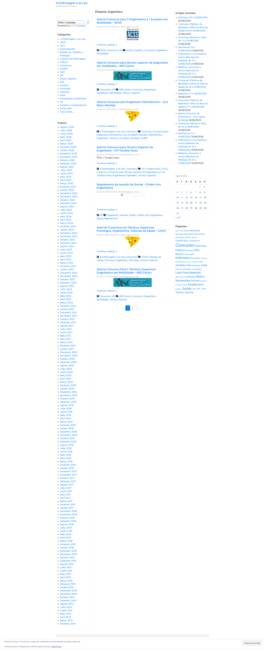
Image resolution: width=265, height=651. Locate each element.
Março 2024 (66, 223)
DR (61, 75)
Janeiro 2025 (67, 190)
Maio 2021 (65, 335)
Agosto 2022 (67, 286)
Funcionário (180, 262)
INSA (62, 95)
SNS (194, 289)
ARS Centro (125, 89)
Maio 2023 (65, 256)
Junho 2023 (66, 252)
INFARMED (180, 265)
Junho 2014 (66, 610)
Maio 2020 (65, 375)
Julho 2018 (66, 448)
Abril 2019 (65, 418)
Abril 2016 (65, 537)
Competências (194, 241)
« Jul (177, 217)
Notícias (195, 280)
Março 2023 (66, 262)
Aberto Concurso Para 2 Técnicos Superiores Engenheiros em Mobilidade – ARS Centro (126, 271)
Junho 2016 (66, 531)
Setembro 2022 (68, 282)
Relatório (178, 289)
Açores (194, 237)
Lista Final (182, 272)
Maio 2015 (65, 574)
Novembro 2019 (68, 395)
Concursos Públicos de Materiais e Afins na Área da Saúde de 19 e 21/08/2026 (193, 83)
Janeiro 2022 (67, 309)
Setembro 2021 (68, 322)
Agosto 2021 (67, 325)
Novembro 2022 (68, 276)
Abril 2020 (65, 378)
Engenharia (150, 89)
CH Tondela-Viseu (150, 168)
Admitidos (195, 230)
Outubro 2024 (67, 200)
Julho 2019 (66, 408)
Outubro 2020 (67, 358)
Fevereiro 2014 (68, 623)
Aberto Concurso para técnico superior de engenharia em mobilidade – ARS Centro (132, 64)
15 (200, 197)
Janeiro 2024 (67, 229)
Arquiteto (138, 50)
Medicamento (180, 277)
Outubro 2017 (67, 478)
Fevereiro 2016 (68, 544)
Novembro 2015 (68, 554)
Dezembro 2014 (68, 590)
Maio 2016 (65, 534)
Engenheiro (161, 50)
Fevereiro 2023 (68, 266)
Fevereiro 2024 (68, 226)
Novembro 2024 (68, 196)
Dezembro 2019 (68, 392)
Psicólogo (134, 260)
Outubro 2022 (67, 279)
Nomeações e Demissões (73, 98)
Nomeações (182, 280)
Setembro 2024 (68, 203)
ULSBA (144, 138)
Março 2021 (66, 342)
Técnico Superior (131, 92)
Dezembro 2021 (68, 312)
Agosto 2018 (67, 445)
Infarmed (64, 91)
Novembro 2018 (68, 435)
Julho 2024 (66, 209)
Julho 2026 (66, 130)
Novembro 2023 (68, 236)
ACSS (63, 42)
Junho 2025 (66, 173)
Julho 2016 (66, 527)
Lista (204, 265)
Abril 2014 (65, 617)
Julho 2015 (66, 567)
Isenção (124, 215)
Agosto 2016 (67, 524)
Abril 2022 (65, 299)
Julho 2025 (66, 170)
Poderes (203, 281)
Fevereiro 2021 (68, 345)
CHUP (144, 256)
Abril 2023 (65, 259)
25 (182, 208)
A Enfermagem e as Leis (72, 3)
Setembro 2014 (68, 600)
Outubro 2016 (67, 517)
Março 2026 (66, 143)
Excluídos (195, 258)
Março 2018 (66, 461)
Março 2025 (66, 183)
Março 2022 (66, 302)
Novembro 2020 (68, 355)
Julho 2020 (66, 368)
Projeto (184, 285)
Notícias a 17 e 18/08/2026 (192, 93)
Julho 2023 (66, 249)
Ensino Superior (68, 78)
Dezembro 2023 (68, 233)
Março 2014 (66, 620)
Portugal (178, 285)
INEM (201, 262)
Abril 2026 (65, 140)
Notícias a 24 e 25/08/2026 (192, 17)
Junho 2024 (66, 213)
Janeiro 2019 (67, 428)
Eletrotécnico (155, 134)
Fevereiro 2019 (68, 425)
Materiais (195, 272)
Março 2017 (66, 501)
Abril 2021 (65, 339)
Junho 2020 (66, 372)
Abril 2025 (65, 180)
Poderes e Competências (73, 105)
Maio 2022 (65, 296)
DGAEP (64, 68)
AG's (62, 45)
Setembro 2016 (68, 521)
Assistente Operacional (194, 234)
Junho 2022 (66, 292)
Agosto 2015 (67, 564)
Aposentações (67, 48)
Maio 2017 (65, 494)
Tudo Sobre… (67, 111)
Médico (200, 276)
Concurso (149, 50)
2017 (177, 231)
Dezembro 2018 (68, 431)
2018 (181, 231)
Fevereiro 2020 (68, 385)
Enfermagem (189, 254)
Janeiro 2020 (67, 388)
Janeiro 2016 (67, 547)
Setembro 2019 (68, 401)
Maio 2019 (65, 415)
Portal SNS (66, 108)
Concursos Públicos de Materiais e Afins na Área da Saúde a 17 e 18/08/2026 (193, 103)
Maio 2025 (65, 176)
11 (182, 197)
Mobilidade (102, 53)
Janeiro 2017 (67, 507)
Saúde (187, 288)
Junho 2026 (66, 133)
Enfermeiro (182, 257)
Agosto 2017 (66, 484)
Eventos (64, 85)
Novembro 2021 (68, 315)
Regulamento (111, 218)
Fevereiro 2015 (68, 584)
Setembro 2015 (68, 560)
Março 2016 (66, 541)
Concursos (65, 65)
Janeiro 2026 (67, 150)
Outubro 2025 (67, 160)
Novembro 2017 (68, 474)
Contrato (189, 250)
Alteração (179, 234)
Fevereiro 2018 (68, 464)
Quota (100, 218)
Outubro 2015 (67, 557)
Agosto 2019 (67, 405)
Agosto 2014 (67, 603)
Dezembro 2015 (68, 550)
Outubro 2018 (67, 438)
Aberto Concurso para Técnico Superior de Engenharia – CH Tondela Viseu (125, 149)
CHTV (164, 168)
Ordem (132, 215)
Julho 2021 (66, 329)
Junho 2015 (66, 570)
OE (61, 101)
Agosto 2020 (67, 365)
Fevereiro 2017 (67, 504)
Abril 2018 (65, 458)
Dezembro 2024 (68, 193)
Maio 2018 (65, 454)
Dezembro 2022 (68, 272)
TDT (198, 289)
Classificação (181, 240)
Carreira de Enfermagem (73, 58)
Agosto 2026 (67, 127)
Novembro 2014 (68, 594)
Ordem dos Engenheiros (149, 215)
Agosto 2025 (67, 166)
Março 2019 (66, 421)
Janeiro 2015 (67, 587)
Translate (80, 25)
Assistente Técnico (183, 237)
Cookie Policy (56, 646)
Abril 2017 (65, 497)
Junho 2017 (66, 491)
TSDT (203, 289)
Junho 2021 (66, 332)
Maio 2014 (65, 613)
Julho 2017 (65, 488)
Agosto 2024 (67, 206)
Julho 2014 (66, 607)
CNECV (64, 62)
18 (182, 203)
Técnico (114, 138)
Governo (188, 262)
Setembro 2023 (68, 243)
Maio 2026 (65, 137)
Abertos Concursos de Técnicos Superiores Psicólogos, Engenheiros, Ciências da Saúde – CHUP (131, 229)
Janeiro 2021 (67, 349)
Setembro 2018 (68, 441)
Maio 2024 (65, 216)
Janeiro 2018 (67, 468)
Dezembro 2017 (68, 471)
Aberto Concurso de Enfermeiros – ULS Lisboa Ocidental (191, 116)
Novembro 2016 (68, 514)
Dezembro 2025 (68, 153)
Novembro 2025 (68, 156)
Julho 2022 (66, 289)
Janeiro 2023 (67, 269)
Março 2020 (66, 382)
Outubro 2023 (67, 239)
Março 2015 (66, 580)
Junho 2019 (66, 411)
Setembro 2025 (68, 163)
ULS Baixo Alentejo (129, 138)
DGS (62, 72)
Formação (65, 88)
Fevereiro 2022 (68, 305)
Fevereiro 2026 (68, 147)
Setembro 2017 (68, 481)
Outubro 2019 (67, 398)
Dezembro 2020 (68, 352)
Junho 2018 (66, 451)
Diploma (179, 254)
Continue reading (107, 44)
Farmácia (204, 258)
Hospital (195, 262)
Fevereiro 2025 (68, 186)
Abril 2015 (65, 577)
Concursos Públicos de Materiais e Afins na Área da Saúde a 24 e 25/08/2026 (193, 27)
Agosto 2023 (67, 246)
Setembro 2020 (68, 362)
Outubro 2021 (67, 319)
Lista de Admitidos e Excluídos (188, 269)
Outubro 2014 (67, 597)
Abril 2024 (65, 219)
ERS (62, 82)
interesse (196, 265)
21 (196, 203)
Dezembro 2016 (68, 511)
